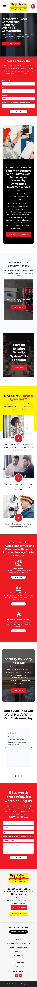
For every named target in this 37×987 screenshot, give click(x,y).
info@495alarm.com (19, 903)
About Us (18, 951)
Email (5, 88)
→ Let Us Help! (18, 111)
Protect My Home (19, 907)
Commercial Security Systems (18, 943)
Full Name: (6, 80)
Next (31, 748)
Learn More (18, 307)
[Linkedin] (20, 975)
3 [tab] (21, 325)
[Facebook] (16, 975)
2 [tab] (18, 325)
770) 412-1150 (18, 817)
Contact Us (18, 956)
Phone (5, 95)
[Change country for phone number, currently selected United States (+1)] (4, 98)
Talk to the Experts (11, 43)
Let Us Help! (18, 367)
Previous (6, 748)
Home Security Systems (18, 947)
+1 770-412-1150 (20, 897)
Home (18, 939)
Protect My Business (19, 914)
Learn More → (18, 577)
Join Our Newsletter (18, 931)
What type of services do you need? (16, 102)
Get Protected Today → (18, 234)
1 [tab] (16, 325)
